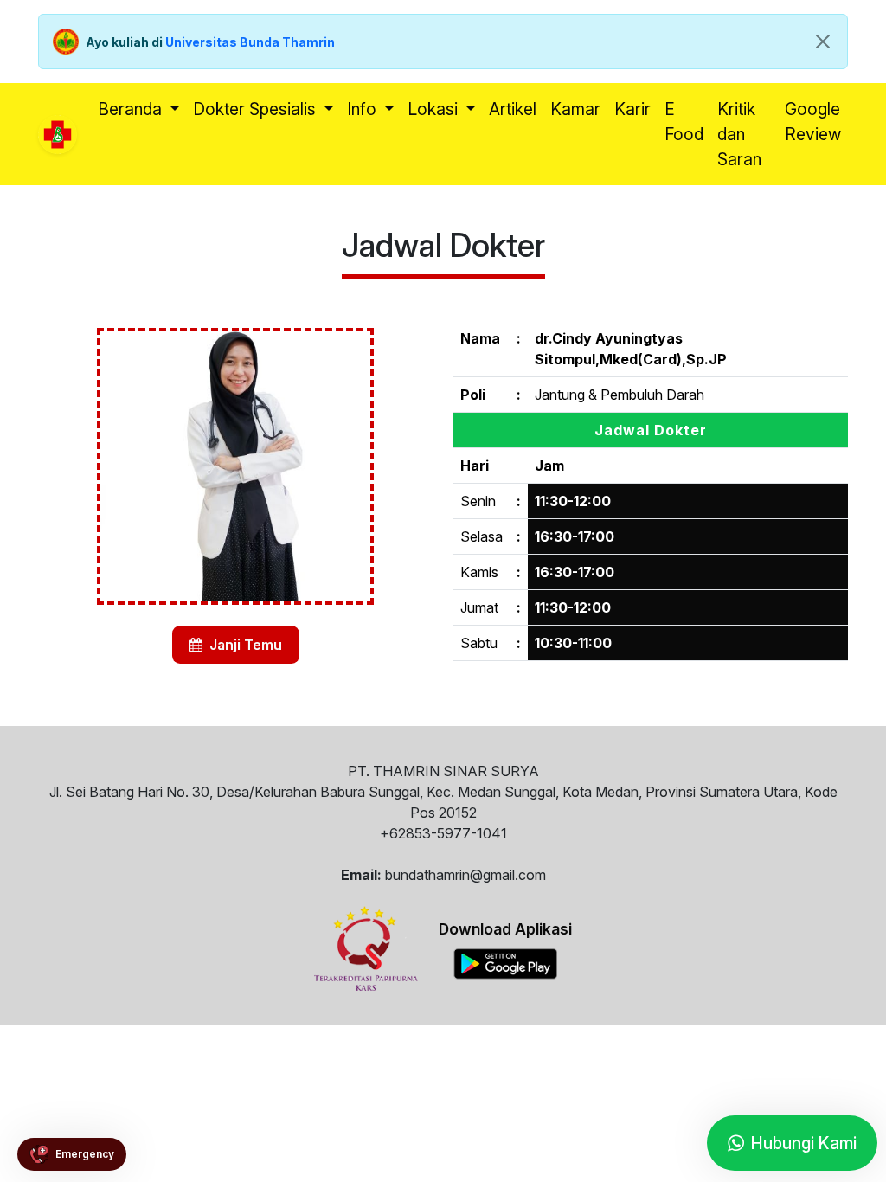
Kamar (575, 109)
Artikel (512, 109)
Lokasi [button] (435, 109)
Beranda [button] (132, 109)
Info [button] (364, 109)
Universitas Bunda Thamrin (250, 42)
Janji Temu (244, 644)
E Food (683, 122)
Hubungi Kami (804, 1139)
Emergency (84, 1151)
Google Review (813, 122)
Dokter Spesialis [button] (256, 109)
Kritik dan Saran (739, 134)
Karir (632, 109)
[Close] (822, 41)
